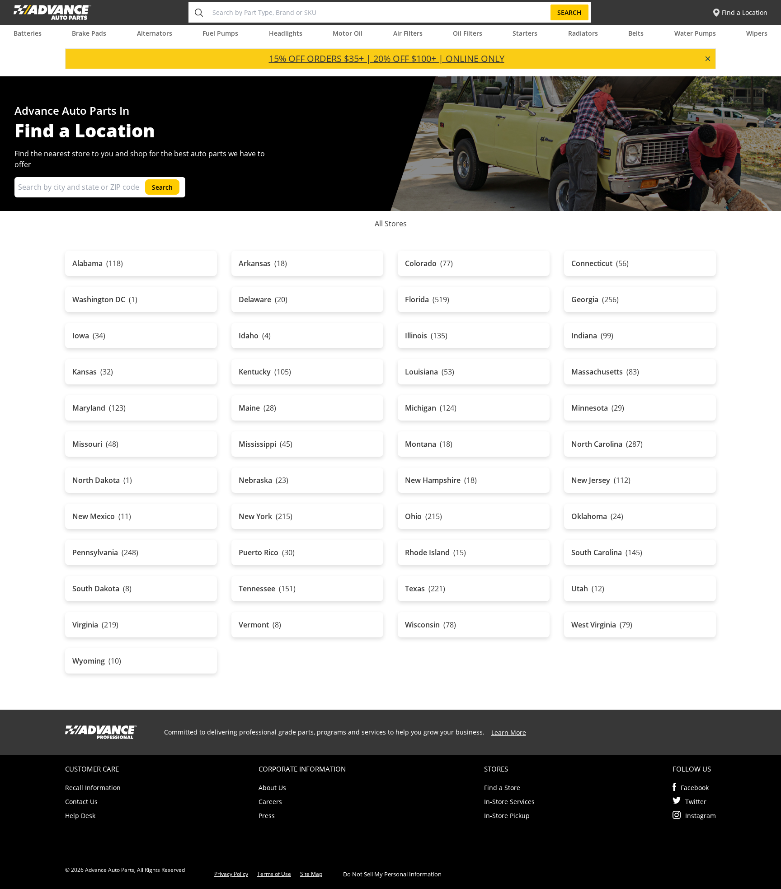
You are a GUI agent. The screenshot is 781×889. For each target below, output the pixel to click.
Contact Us (81, 801)
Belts (636, 33)
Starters (525, 33)
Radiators (583, 33)
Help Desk (80, 815)
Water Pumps (695, 33)
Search (569, 12)
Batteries (28, 33)
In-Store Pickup (507, 815)
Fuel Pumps (220, 33)
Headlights (285, 33)
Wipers (756, 33)
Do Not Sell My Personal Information (392, 874)
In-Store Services (509, 801)
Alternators (154, 33)
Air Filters (408, 33)
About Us (272, 787)
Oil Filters (467, 33)
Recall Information (93, 787)
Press (267, 815)
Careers (270, 801)
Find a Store (502, 787)
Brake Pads (89, 33)
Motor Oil (347, 33)
